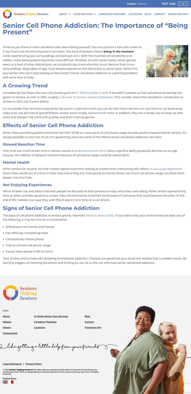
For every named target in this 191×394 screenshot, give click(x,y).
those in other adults (100, 215)
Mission (7, 322)
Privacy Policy (34, 364)
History (7, 327)
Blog (148, 14)
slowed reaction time (91, 150)
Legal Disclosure (12, 364)
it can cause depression (166, 169)
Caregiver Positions (112, 14)
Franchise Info (178, 14)
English (131, 4)
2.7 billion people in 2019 (91, 93)
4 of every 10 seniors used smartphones (86, 97)
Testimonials (10, 333)
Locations (135, 14)
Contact (159, 14)
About (63, 14)
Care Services (83, 14)
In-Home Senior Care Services (51, 316)
